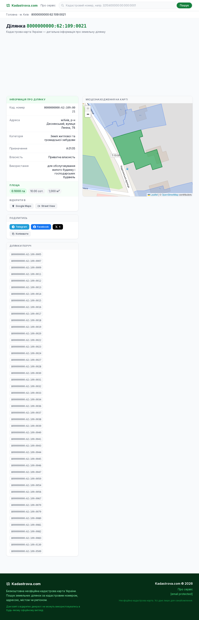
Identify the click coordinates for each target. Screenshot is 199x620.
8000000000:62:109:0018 (26, 320)
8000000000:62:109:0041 (26, 439)
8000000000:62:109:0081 (26, 525)
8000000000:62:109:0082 (26, 531)
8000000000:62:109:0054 (26, 485)
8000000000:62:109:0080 (26, 518)
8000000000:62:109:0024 (26, 353)
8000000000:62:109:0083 (26, 538)
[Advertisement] (99, 65)
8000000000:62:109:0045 (26, 459)
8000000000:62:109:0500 (26, 551)
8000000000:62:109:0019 (26, 327)
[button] (88, 108)
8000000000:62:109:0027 (26, 360)
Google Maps (23, 206)
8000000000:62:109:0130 (26, 544)
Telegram (21, 226)
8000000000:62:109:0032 (26, 386)
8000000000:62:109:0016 (26, 307)
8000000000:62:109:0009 (26, 267)
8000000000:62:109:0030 (26, 373)
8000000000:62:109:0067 (26, 498)
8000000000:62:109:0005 (26, 254)
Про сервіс (48, 5)
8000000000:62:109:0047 (26, 472)
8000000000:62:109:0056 (26, 492)
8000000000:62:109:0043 (26, 445)
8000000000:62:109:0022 (26, 340)
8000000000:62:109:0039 (26, 426)
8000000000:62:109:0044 (26, 452)
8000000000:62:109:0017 (26, 313)
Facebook (43, 226)
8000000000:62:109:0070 (26, 505)
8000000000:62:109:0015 (26, 300)
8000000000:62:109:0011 (26, 274)
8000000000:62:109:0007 (26, 261)
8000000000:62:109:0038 (26, 419)
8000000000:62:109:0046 (26, 465)
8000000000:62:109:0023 (26, 346)
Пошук (184, 5)
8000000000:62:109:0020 (26, 333)
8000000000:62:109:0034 (26, 399)
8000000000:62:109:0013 (26, 287)
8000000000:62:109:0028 (26, 366)
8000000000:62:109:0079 (26, 511)
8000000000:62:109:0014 (26, 294)
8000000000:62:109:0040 (26, 432)
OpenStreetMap (170, 194)
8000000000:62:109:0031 (26, 379)
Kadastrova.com (26, 584)
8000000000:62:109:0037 (26, 412)
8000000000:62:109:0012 (26, 280)
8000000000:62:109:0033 (26, 393)
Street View (48, 206)
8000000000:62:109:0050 (26, 478)
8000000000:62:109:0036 (26, 406)
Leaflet (154, 194)
